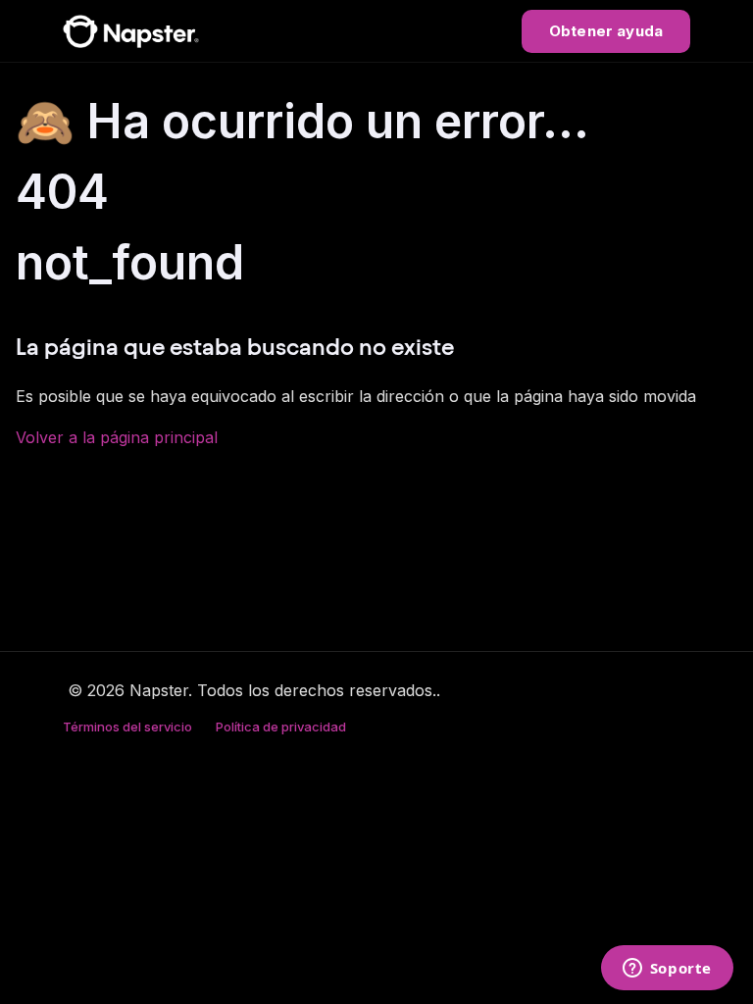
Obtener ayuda (606, 31)
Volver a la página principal (117, 437)
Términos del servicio (127, 726)
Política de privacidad (281, 726)
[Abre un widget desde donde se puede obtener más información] (666, 969)
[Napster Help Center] (131, 31)
